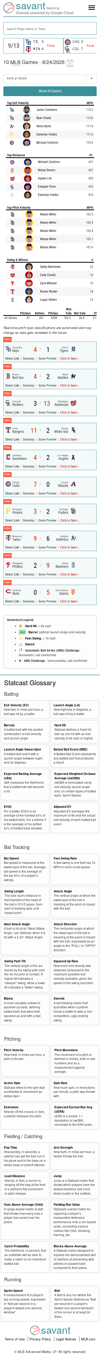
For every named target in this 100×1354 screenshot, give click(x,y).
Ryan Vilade (43, 118)
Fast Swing (33, 638)
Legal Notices (66, 1339)
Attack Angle (63, 891)
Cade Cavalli (48, 275)
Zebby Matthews (50, 267)
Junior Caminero (46, 110)
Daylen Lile (45, 178)
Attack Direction (65, 924)
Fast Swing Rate (65, 858)
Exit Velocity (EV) (16, 705)
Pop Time (10, 1147)
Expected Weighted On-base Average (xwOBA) (75, 776)
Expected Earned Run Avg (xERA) (73, 1109)
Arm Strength (63, 1147)
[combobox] (50, 28)
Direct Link (12, 358)
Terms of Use (15, 1339)
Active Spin (12, 1083)
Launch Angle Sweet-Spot (22, 749)
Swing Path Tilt (15, 961)
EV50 (8, 806)
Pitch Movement (66, 1050)
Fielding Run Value (67, 1204)
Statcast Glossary (30, 682)
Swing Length (14, 891)
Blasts (8, 998)
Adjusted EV (62, 806)
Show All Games (50, 91)
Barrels (9, 725)
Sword (29, 644)
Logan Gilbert (48, 299)
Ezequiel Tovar (47, 186)
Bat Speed (11, 858)
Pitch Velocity (14, 1050)
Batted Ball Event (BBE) (70, 749)
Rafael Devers (46, 170)
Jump (58, 1176)
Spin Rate (60, 1083)
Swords (59, 998)
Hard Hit (31, 626)
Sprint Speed (13, 1290)
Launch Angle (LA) (67, 705)
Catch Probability (16, 1246)
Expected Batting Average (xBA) (23, 776)
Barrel (32, 632)
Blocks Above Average (70, 1246)
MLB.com (88, 1339)
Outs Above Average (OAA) (23, 1204)
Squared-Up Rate (66, 961)
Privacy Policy (40, 1339)
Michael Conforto (47, 142)
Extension (11, 1107)
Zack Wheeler (48, 283)
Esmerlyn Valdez (46, 134)
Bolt (57, 1290)
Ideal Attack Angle (17, 924)
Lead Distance (14, 1176)
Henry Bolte (43, 126)
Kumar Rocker (48, 291)
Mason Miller (48, 214)
